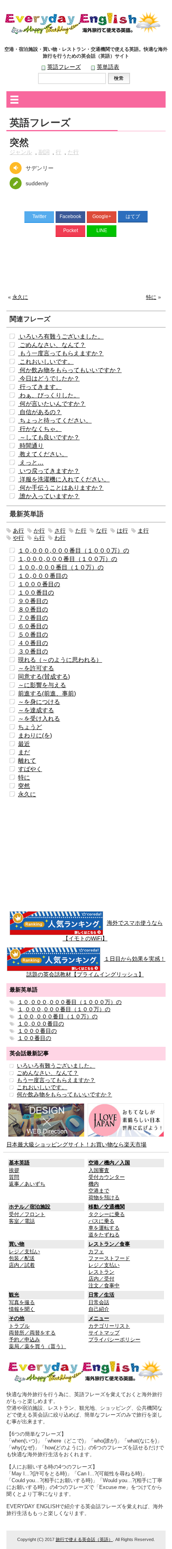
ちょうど (30, 726)
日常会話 (98, 1302)
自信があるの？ (40, 412)
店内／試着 (22, 1265)
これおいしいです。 (46, 361)
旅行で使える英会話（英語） (84, 1539)
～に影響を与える (42, 684)
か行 (39, 530)
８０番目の (33, 609)
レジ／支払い (24, 1251)
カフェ (96, 1251)
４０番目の (33, 642)
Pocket (70, 230)
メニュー (98, 1318)
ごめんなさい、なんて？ (52, 344)
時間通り (31, 445)
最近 (24, 743)
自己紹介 (98, 1309)
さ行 (60, 530)
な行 (101, 530)
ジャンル (21, 152)
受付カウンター (106, 1177)
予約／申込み (24, 1340)
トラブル (19, 1326)
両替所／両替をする (32, 1333)
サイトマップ (104, 1333)
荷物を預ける (104, 1197)
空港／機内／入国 (109, 1163)
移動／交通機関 (106, 1207)
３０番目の (33, 651)
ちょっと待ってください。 (55, 420)
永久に (20, 297)
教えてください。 (43, 454)
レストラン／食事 (109, 1244)
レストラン (101, 1272)
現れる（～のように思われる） (60, 659)
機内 (93, 1184)
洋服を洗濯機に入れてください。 (64, 479)
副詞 (44, 152)
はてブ (133, 216)
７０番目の (33, 617)
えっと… (31, 462)
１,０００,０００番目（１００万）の (67, 558)
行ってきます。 (40, 386)
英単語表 (108, 67)
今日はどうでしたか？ (49, 378)
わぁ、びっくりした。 (49, 395)
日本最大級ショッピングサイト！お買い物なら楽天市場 (76, 1144)
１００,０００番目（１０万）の (61, 567)
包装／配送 (22, 1258)
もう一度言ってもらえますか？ (61, 353)
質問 (14, 1177)
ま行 (143, 530)
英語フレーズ (64, 67)
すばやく (30, 768)
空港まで (98, 1191)
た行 (73, 152)
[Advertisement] (85, 267)
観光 (14, 1295)
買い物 (16, 1244)
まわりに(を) (35, 735)
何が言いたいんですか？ (52, 403)
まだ (24, 752)
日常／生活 (101, 1295)
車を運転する (104, 1228)
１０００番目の (39, 584)
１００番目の (36, 592)
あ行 (18, 530)
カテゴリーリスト (109, 1326)
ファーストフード (109, 1258)
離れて (27, 760)
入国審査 (98, 1170)
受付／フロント (27, 1214)
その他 (16, 1318)
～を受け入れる (39, 718)
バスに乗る (101, 1221)
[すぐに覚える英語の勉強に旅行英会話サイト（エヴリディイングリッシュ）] (85, 1371)
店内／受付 (101, 1279)
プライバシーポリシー (114, 1340)
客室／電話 (22, 1221)
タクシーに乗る (106, 1214)
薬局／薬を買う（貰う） (37, 1346)
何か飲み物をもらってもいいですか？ (70, 370)
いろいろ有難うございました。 (61, 336)
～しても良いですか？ (49, 437)
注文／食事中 (104, 1285)
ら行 (39, 538)
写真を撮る (22, 1302)
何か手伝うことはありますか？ (61, 487)
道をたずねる (104, 1235)
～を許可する (36, 668)
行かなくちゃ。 (40, 428)
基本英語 (19, 1163)
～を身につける (39, 701)
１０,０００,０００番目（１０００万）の (73, 550)
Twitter (39, 216)
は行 (122, 530)
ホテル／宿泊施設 (29, 1207)
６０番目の (33, 626)
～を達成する (36, 710)
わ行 (60, 538)
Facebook (70, 216)
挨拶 (14, 1170)
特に (151, 297)
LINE (101, 230)
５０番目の (33, 634)
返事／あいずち (27, 1184)
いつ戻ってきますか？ (49, 470)
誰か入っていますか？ (49, 496)
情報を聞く (22, 1309)
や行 (18, 538)
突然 (24, 785)
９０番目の (33, 600)
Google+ (101, 216)
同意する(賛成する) (44, 676)
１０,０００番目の (43, 575)
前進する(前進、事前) (47, 693)
